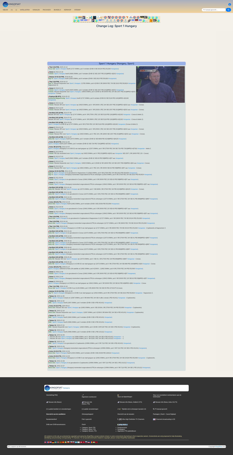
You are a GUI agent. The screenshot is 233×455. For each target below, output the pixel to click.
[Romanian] (91, 442)
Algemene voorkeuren (89, 397)
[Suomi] (78, 442)
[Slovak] (73, 442)
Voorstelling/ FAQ (52, 395)
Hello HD (51, 139)
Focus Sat (51, 69)
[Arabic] (81, 442)
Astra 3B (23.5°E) (55, 142)
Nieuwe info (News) (55, 402)
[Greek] (76, 442)
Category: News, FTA (89, 429)
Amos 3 (52, 72)
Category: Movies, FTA (89, 431)
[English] (45, 442)
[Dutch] (50, 442)
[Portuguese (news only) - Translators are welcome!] (61, 442)
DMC (50, 298)
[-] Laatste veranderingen (90, 409)
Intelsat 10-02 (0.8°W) (56, 77)
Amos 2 (52, 103)
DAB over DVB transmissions (55, 424)
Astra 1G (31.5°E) (55, 306)
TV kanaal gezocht (160, 409)
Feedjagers (121, 429)
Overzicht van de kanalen (125, 414)
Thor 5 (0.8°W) (54, 82)
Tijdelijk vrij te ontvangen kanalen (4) (133, 409)
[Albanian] (96, 442)
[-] (16, 10)
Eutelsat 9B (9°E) (55, 96)
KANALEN (36, 10)
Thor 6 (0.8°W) (54, 67)
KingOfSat (218, 446)
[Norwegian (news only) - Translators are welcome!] (58, 442)
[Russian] (86, 442)
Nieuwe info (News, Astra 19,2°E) (166, 402)
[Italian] (66, 442)
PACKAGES (47, 10)
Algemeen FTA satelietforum (126, 431)
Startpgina (66, 388)
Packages (156, 414)
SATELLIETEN (25, 10)
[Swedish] (55, 442)
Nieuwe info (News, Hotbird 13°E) (130, 402)
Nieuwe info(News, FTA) (87, 403)
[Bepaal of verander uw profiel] (229, 4)
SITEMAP (77, 10)
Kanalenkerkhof (51, 419)
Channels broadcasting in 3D (165, 419)
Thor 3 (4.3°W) (54, 226)
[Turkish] (84, 442)
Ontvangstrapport (87, 414)
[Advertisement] (116, 45)
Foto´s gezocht (87, 419)
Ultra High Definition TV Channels (133, 419)
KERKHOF (67, 10)
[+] (11, 10)
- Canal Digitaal (170, 414)
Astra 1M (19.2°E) (55, 202)
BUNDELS (57, 10)
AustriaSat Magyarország (56, 98)
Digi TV (50, 78)
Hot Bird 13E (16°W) (56, 113)
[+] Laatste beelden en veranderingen (58, 409)
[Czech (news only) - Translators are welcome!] (71, 442)
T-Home (51, 74)
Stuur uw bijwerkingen (124, 397)
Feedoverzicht (122, 427)
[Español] (63, 442)
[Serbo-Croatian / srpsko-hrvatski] (89, 442)
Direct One (51, 204)
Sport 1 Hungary (61, 69)
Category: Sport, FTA (88, 427)
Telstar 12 (52, 296)
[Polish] (68, 442)
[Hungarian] (94, 442)
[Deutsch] (53, 442)
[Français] (48, 442)
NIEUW (5, 10)
